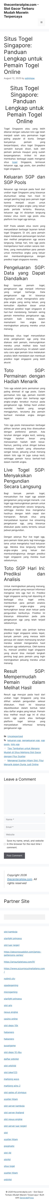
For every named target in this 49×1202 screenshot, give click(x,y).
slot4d (7, 1159)
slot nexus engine (13, 1119)
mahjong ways (11, 1079)
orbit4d (8, 1179)
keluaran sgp (14, 740)
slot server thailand (14, 1112)
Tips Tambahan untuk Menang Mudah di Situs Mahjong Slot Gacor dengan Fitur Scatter (22, 752)
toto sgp (15, 744)
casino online (11, 1018)
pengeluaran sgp (31, 740)
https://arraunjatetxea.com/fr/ (19, 961)
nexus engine (11, 1012)
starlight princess (13, 938)
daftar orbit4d (11, 1059)
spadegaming (11, 985)
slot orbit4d (10, 1065)
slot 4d (7, 1152)
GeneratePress (27, 1197)
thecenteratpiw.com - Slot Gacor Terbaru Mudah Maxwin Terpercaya (21, 10)
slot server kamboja (14, 1106)
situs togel (9, 1166)
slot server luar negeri (15, 1126)
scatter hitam (11, 1099)
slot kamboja (10, 931)
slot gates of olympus (15, 1092)
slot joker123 (10, 1072)
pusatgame (10, 1045)
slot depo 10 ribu (13, 1052)
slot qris (8, 1005)
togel (14, 162)
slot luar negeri (11, 945)
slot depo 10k (11, 1025)
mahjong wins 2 (12, 1085)
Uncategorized (15, 736)
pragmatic (9, 1146)
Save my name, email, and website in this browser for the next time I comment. (25, 844)
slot (6, 1132)
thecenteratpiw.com (19, 879)
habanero (9, 1032)
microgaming (10, 992)
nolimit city (9, 978)
